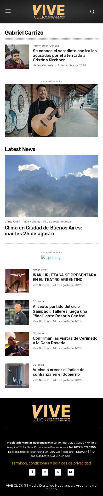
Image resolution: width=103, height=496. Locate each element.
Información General (46, 46)
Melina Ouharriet (43, 65)
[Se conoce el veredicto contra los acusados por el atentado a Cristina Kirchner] (17, 57)
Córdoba (38, 301)
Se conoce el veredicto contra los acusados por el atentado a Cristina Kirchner (65, 55)
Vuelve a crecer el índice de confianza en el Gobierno (59, 372)
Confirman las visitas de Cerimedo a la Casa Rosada (65, 340)
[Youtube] (71, 472)
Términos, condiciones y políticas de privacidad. (51, 463)
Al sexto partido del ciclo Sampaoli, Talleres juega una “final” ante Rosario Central (60, 311)
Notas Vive (39, 270)
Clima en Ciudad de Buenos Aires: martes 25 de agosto (43, 230)
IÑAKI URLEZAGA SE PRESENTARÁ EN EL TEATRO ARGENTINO (64, 277)
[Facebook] (32, 472)
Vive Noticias (31, 221)
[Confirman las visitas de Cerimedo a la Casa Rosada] (17, 344)
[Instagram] (45, 472)
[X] (58, 472)
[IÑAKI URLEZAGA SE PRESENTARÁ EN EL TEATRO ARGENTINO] (17, 281)
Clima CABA (12, 221)
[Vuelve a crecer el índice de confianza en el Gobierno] (17, 375)
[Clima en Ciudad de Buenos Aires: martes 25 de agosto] (51, 186)
